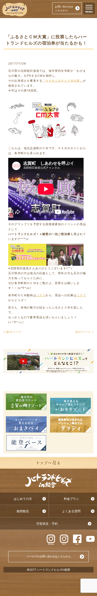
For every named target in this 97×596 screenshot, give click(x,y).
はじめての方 (23, 498)
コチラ (41, 295)
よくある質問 (71, 511)
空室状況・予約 (47, 523)
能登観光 (23, 511)
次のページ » (84, 332)
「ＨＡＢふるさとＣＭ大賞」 (62, 80)
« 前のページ (13, 332)
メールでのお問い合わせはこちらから (49, 556)
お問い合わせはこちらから (64, 8)
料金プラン (71, 498)
